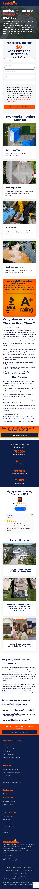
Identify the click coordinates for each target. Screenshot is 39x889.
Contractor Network (9, 801)
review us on (19, 509)
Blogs (4, 779)
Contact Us (22, 873)
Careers (5, 829)
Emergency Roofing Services (12, 757)
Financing (5, 794)
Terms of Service (27, 868)
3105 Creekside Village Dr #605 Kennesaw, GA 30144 (18, 851)
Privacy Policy (11, 101)
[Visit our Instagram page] (16, 859)
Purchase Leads (8, 805)
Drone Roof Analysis (9, 748)
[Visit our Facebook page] (8, 859)
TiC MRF (14, 873)
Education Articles (8, 776)
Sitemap (7, 868)
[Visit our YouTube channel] (4, 859)
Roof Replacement (8, 754)
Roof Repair (6, 751)
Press (4, 823)
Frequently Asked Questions (12, 782)
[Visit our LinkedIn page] (12, 859)
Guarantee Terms (27, 871)
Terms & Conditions (24, 99)
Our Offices (6, 820)
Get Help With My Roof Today (19, 107)
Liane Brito (10, 515)
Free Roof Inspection (19, 435)
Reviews (5, 832)
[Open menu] (32, 3)
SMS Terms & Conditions (12, 871)
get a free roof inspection (19, 732)
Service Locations (8, 826)
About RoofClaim (8, 816)
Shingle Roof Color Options (11, 769)
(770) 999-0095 (8, 855)
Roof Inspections (8, 745)
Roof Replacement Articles (11, 773)
